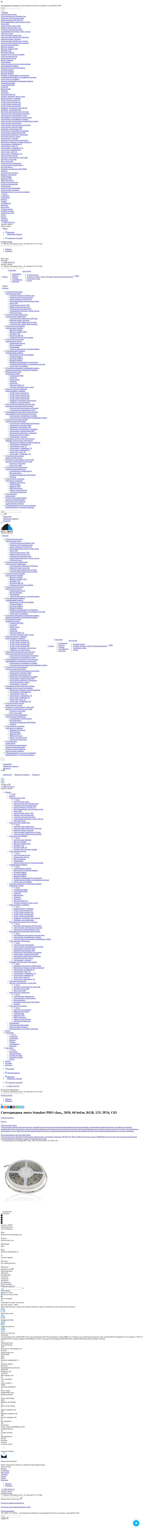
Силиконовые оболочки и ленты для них (20, 1139)
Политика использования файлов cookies (16, 1507)
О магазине (13, 1036)
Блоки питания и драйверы (23, 908)
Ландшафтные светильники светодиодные (29, 935)
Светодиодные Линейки (22, 840)
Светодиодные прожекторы (24, 996)
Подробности (6, 1282)
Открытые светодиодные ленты (37, 1137)
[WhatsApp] (17, 1107)
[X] (11, 1107)
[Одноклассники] (5, 1107)
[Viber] (14, 1107)
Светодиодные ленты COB (89, 1137)
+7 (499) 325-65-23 (8, 222)
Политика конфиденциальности (12, 1503)
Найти (4, 1518)
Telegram (8, 249)
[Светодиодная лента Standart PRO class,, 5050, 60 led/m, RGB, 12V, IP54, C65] (25, 1200)
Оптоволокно (62, 1131)
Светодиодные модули (22, 855)
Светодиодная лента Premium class (13, 1137)
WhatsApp (8, 251)
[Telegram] (23, 1107)
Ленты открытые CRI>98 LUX (60, 1137)
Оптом (3, 1478)
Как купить (13, 1052)
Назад (13, 794)
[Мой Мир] (8, 1107)
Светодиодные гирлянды (96, 1131)
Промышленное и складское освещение (119, 1131)
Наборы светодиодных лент (109, 1137)
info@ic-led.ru (7, 242)
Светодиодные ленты (21, 802)
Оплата (3, 1476)
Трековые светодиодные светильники (27, 966)
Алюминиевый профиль (22, 868)
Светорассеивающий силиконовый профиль (89, 1127)
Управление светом (21, 889)
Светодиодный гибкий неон (24, 826)
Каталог (12, 796)
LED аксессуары (41, 1139)
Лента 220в (76, 1137)
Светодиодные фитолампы (77, 1131)
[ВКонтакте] (2, 1107)
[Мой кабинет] (2, 762)
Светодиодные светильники (24, 945)
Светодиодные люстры (122, 1129)
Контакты (4, 1480)
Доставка (4, 1474)
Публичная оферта (7, 1511)
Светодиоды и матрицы (22, 1010)
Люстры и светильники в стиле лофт (27, 987)
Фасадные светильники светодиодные (27, 926)
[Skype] (20, 1107)
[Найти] (2, 10)
